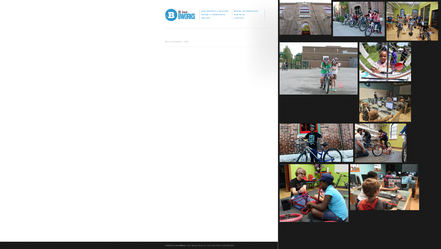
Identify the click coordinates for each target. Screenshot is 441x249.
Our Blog (239, 14)
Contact (239, 18)
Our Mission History (215, 11)
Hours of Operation (246, 11)
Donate (206, 18)
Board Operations (213, 14)
